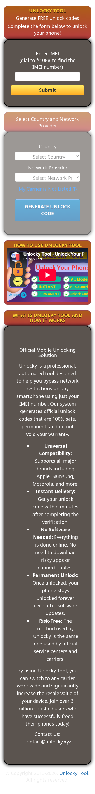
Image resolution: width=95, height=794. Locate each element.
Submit (47, 90)
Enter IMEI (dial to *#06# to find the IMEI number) (47, 60)
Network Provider (47, 167)
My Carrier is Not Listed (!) (48, 189)
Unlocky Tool (73, 773)
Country (47, 146)
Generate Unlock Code (47, 210)
